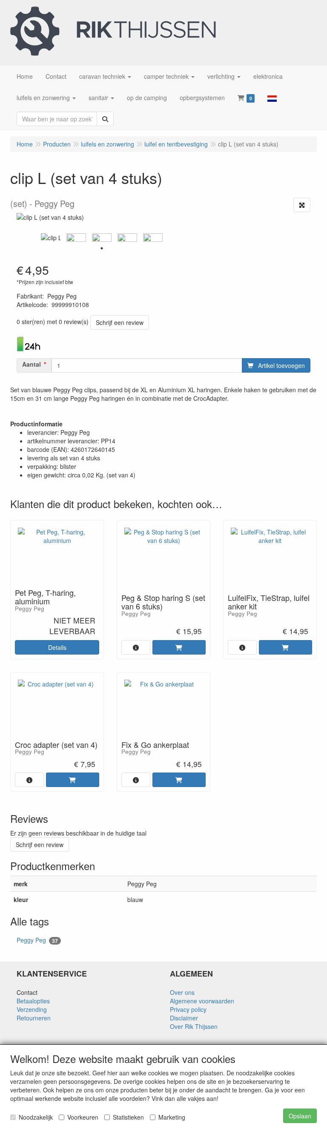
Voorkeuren (82, 1117)
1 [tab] (102, 248)
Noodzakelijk (36, 1117)
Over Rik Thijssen (194, 1026)
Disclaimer (184, 1018)
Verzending (32, 1009)
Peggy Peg (37, 940)
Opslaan (300, 1116)
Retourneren (34, 1018)
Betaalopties (33, 1001)
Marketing (171, 1117)
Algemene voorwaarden (202, 1001)
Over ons (182, 992)
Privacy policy (188, 1009)
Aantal (31, 364)
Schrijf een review (119, 322)
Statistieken (128, 1117)
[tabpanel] (50, 237)
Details (57, 647)
